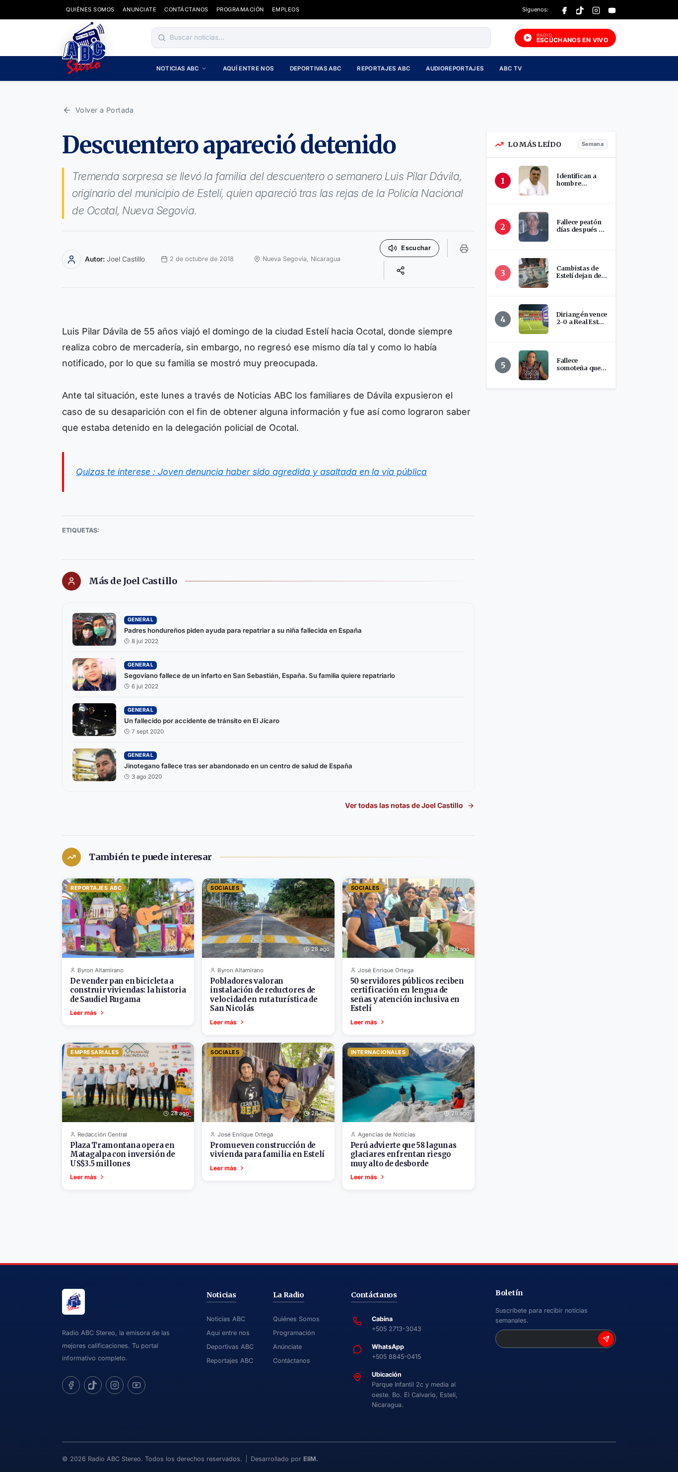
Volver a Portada (104, 110)
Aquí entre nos (248, 68)
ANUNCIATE (140, 9)
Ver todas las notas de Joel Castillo (404, 805)
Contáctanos (291, 1360)
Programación (294, 1333)
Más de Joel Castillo (133, 581)
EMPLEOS (286, 9)
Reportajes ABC (383, 68)
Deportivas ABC (315, 68)
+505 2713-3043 (396, 1329)
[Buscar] (162, 38)
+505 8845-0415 (396, 1356)
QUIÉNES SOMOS (90, 9)
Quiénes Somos (296, 1319)
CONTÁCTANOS (186, 9)
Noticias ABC (177, 68)
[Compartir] (400, 270)
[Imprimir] (464, 248)
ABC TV (510, 68)
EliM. (310, 1459)
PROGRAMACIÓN (240, 9)
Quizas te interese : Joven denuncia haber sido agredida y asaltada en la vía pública (251, 472)
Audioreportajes (454, 68)
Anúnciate (287, 1346)
